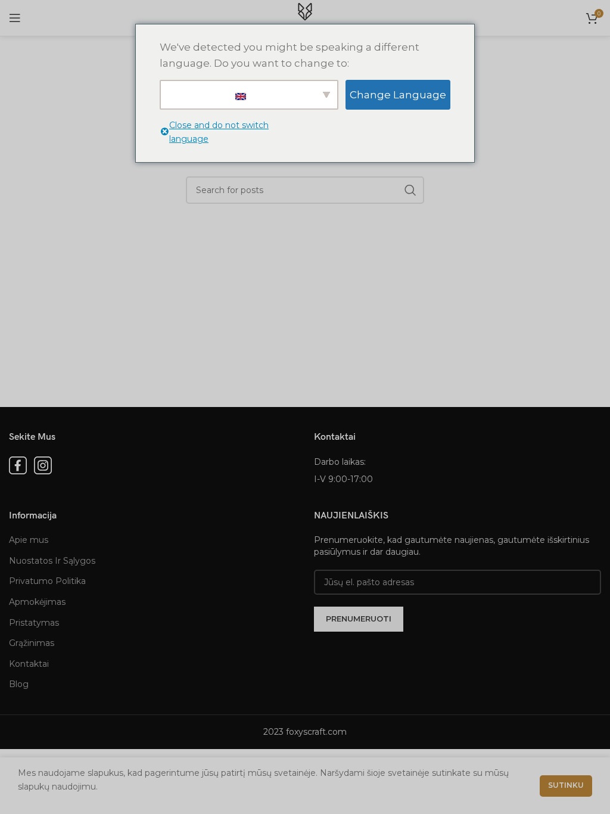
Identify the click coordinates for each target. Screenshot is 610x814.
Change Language (398, 95)
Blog (19, 684)
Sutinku (566, 785)
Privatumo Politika (47, 581)
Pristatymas (34, 622)
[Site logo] (305, 17)
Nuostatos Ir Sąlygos (52, 560)
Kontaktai (29, 663)
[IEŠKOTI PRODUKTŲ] (410, 190)
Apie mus (28, 540)
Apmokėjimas (37, 601)
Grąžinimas (31, 643)
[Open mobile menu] (15, 18)
